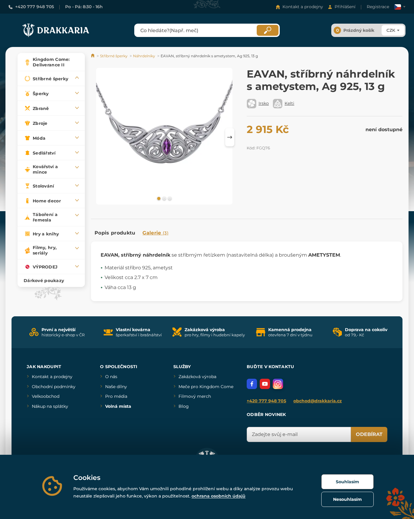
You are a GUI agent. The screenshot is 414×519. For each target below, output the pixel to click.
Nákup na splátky (50, 406)
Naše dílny (116, 386)
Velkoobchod (45, 396)
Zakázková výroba (197, 376)
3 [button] (169, 198)
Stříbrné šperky (114, 56)
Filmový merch (195, 396)
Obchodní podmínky (53, 386)
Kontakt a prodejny (302, 6)
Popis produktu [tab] (115, 233)
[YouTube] (265, 384)
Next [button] (229, 137)
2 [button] (163, 198)
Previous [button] (98, 137)
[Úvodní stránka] (93, 56)
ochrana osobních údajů (218, 496)
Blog (184, 406)
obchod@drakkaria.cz (317, 401)
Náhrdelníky (144, 56)
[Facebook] (252, 384)
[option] (164, 137)
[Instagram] (278, 384)
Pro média (116, 396)
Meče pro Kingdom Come (206, 386)
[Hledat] (268, 30)
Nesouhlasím (347, 499)
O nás (111, 376)
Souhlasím (347, 481)
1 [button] (158, 198)
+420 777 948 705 (34, 6)
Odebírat (369, 434)
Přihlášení (345, 6)
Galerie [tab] (155, 233)
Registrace (378, 6)
